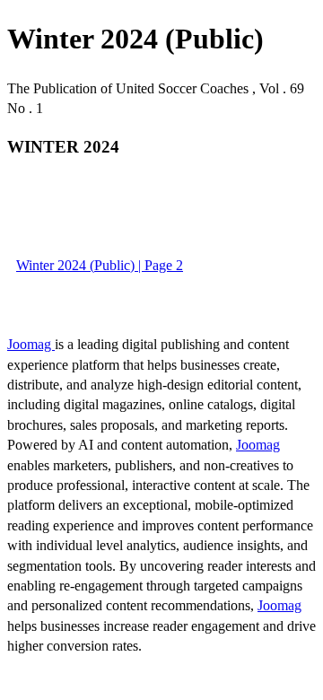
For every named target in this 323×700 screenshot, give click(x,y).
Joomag (31, 344)
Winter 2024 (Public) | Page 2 (99, 265)
